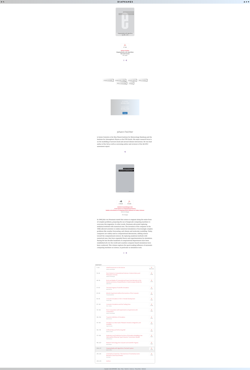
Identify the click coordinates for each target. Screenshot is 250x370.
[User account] (244, 2)
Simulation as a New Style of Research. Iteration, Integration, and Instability (123, 323)
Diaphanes (125, 2)
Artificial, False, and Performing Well (115, 330)
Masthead (144, 368)
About (119, 368)
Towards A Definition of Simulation (115, 317)
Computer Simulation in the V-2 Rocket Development (120, 299)
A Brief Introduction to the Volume (115, 267)
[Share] (126, 60)
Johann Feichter (125, 50)
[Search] (3, 2)
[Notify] (124, 60)
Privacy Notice (138, 368)
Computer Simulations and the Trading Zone (118, 304)
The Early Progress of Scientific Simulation (117, 287)
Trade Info (126, 368)
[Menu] (1, 2)
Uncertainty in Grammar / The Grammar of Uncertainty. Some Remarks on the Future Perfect (123, 355)
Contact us (132, 368)
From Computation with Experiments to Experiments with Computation (122, 311)
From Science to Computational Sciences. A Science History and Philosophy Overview (123, 274)
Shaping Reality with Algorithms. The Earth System (120, 348)
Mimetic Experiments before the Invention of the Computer (122, 293)
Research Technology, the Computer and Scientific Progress (122, 343)
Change (125, 113)
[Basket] (248, 2)
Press (122, 368)
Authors (108, 361)
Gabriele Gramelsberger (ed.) (125, 207)
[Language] (246, 2)
